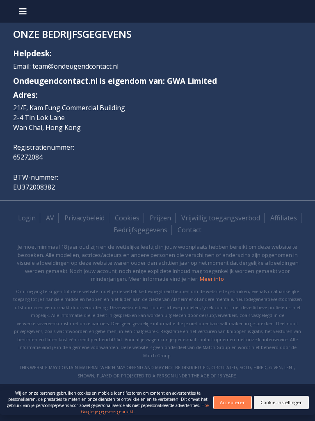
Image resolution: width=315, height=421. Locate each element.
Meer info (212, 278)
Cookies (127, 217)
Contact (189, 229)
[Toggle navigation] (23, 11)
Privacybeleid (84, 217)
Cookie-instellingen (281, 402)
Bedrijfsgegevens (140, 229)
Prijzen (160, 217)
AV (50, 217)
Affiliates (283, 217)
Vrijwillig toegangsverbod (220, 217)
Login (27, 217)
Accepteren (233, 402)
